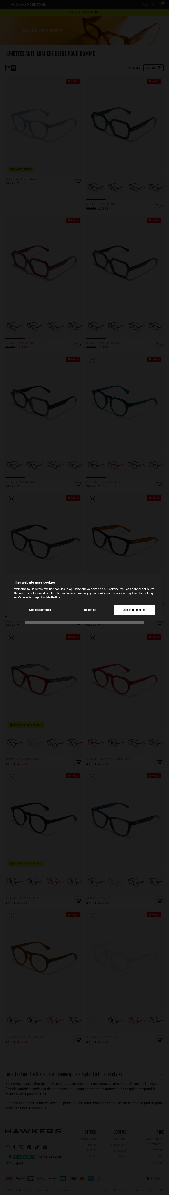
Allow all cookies (134, 609)
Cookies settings (40, 609)
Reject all (90, 609)
